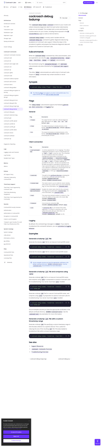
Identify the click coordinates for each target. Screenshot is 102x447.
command (50, 25)
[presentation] (50, 87)
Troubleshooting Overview (39, 352)
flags (41, 93)
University (9, 262)
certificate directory (56, 175)
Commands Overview (42, 349)
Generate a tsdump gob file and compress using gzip (88, 36)
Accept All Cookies (16, 432)
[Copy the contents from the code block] (69, 87)
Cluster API (38, 7)
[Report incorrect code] (66, 87)
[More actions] (69, 18)
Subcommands (82, 15)
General (82, 23)
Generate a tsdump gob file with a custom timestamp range (89, 41)
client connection (37, 107)
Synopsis (80, 18)
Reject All (16, 436)
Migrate (14, 7)
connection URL (47, 207)
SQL (21, 7)
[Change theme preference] (97, 2)
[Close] (29, 421)
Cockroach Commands (35, 13)
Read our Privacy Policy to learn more (12, 428)
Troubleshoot (48, 7)
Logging (82, 28)
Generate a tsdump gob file (87, 33)
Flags (79, 20)
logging (48, 107)
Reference (28, 7)
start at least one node (52, 94)
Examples (80, 30)
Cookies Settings (16, 440)
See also (80, 44)
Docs (7, 7)
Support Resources (37, 346)
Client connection (84, 25)
